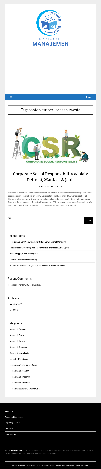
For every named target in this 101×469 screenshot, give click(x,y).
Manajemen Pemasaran (20, 377)
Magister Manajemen (19, 359)
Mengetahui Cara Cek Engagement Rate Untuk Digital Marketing (38, 242)
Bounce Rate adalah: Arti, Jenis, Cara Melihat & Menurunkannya (37, 265)
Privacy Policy (10, 434)
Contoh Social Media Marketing (23, 259)
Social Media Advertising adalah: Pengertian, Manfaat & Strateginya (39, 247)
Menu (88, 97)
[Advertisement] (50, 68)
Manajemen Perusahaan (20, 382)
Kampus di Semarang (18, 347)
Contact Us (9, 428)
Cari (10, 218)
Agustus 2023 (16, 304)
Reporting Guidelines (13, 423)
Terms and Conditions (14, 417)
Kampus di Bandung (18, 329)
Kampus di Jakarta (17, 341)
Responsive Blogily (67, 465)
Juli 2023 (14, 310)
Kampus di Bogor (17, 335)
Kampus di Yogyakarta (19, 353)
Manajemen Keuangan (19, 371)
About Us (9, 411)
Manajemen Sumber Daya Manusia (25, 388)
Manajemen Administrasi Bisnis (23, 365)
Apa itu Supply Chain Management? (25, 253)
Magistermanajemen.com (15, 450)
